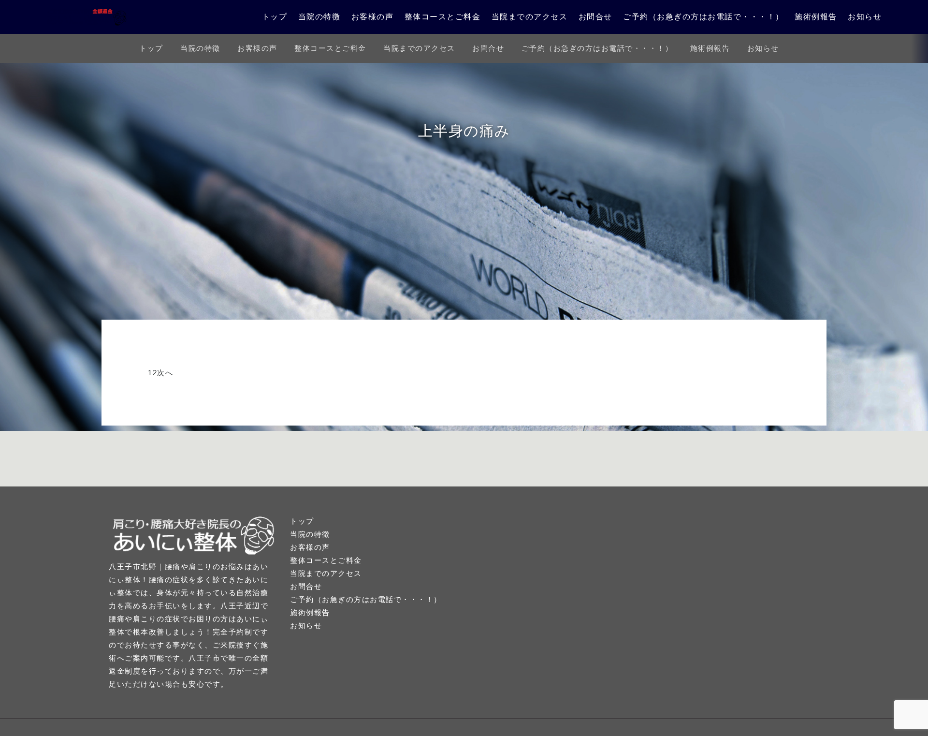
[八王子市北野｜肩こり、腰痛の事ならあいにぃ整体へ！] (87, 17)
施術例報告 (816, 17)
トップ (275, 17)
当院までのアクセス (530, 17)
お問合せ (595, 17)
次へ (165, 372)
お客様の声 (372, 17)
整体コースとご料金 (443, 17)
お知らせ (865, 17)
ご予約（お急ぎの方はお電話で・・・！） (703, 17)
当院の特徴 (319, 17)
